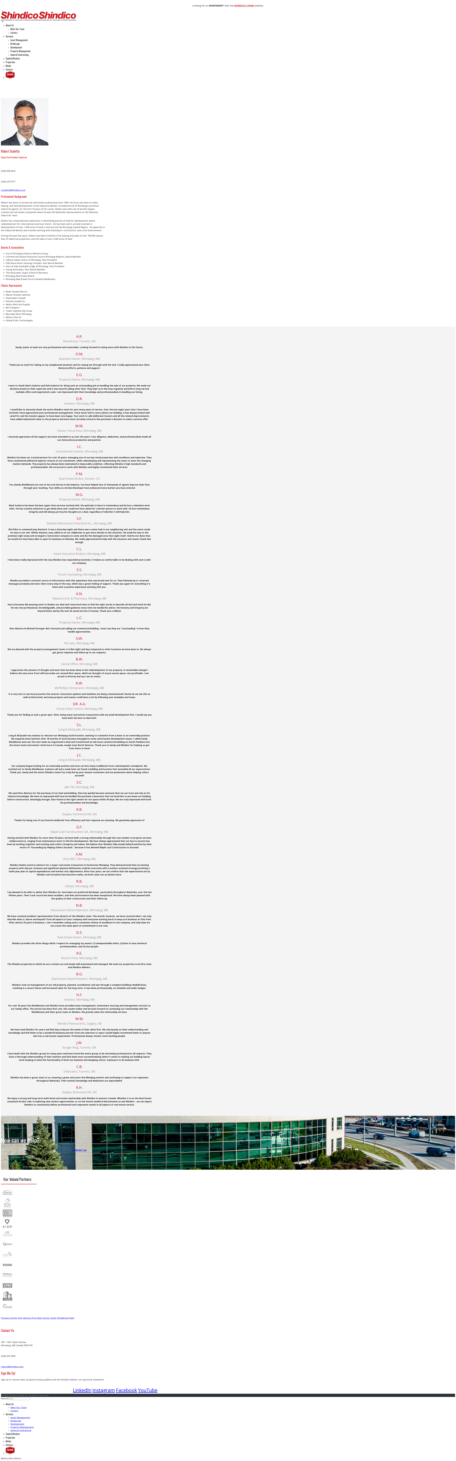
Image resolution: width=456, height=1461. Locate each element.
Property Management (20, 51)
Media (8, 66)
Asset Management (19, 40)
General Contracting (19, 54)
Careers (13, 32)
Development (16, 47)
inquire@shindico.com (12, 1366)
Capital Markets (13, 58)
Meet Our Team (17, 29)
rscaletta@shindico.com (13, 190)
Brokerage (15, 43)
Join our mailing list (13, 1385)
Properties (10, 62)
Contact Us (79, 1150)
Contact (9, 69)
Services (9, 36)
